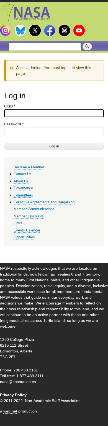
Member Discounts (29, 216)
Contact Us (23, 174)
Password (12, 124)
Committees (23, 195)
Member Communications (34, 209)
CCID (8, 106)
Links (18, 223)
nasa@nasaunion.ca (18, 381)
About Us (21, 181)
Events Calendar (27, 230)
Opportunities (24, 237)
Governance (23, 188)
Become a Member (29, 167)
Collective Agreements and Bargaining (44, 202)
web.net (10, 411)
